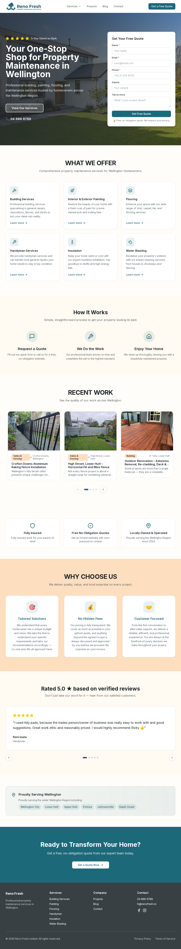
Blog (105, 6)
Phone (116, 70)
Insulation (54, 918)
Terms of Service (165, 938)
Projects (92, 6)
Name (116, 45)
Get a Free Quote (162, 6)
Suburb (115, 82)
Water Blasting (57, 923)
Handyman (55, 913)
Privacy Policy (143, 938)
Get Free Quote (141, 113)
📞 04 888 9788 (18, 119)
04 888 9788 (145, 898)
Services (72, 6)
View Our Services (24, 108)
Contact (118, 6)
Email (115, 57)
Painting (54, 903)
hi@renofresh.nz (146, 903)
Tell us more (118, 94)
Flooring (54, 908)
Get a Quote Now (88, 864)
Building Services (59, 898)
